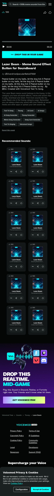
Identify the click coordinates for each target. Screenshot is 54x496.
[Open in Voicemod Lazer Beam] (11, 171)
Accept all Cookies (41, 489)
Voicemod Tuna (7, 415)
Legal (12, 447)
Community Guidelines (33, 441)
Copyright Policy (17, 436)
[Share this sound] (45, 13)
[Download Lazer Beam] (21, 171)
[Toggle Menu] (50, 4)
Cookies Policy (16, 483)
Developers (33, 447)
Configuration (22, 489)
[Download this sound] (50, 13)
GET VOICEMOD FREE (24, 400)
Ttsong (27, 415)
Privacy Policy (16, 431)
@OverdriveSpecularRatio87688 (20, 74)
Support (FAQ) (35, 452)
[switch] (3, 47)
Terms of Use (34, 431)
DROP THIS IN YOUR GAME (29, 54)
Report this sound (8, 130)
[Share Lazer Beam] (16, 171)
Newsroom (14, 452)
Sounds (19, 415)
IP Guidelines (34, 436)
